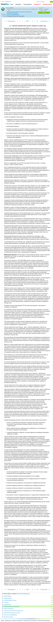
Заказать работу (47, 4)
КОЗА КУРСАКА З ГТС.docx (10, 600)
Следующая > (44, 21)
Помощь (2, 620)
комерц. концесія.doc (9, 608)
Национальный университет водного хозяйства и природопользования (19, 12)
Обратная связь (8, 620)
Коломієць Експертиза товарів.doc (11, 606)
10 (37, 21)
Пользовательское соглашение (29, 620)
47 (50, 610)
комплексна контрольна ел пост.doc (12, 612)
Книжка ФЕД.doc (7, 596)
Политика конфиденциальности (43, 620)
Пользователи (27, 4)
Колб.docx (6, 602)
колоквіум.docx (7, 604)
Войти (3, 1)
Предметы (18, 4)
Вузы (11, 4)
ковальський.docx (8, 598)
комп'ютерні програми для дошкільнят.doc (13, 610)
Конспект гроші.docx (8, 616)
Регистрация (8, 1)
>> (49, 21)
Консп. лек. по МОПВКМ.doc (10, 614)
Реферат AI (37, 4)
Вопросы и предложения (17, 620)
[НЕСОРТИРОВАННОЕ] (13, 14)
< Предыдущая (10, 21)
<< (5, 21)
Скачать (44, 12)
